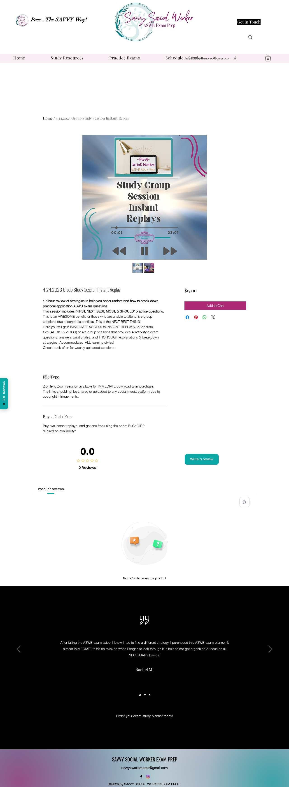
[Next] (270, 649)
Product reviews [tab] (51, 489)
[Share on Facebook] (187, 317)
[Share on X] (213, 317)
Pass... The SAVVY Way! (59, 19)
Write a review (201, 459)
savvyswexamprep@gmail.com (209, 58)
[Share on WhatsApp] (204, 317)
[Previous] (18, 649)
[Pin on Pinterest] (196, 317)
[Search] (250, 37)
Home (48, 118)
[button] (67, 58)
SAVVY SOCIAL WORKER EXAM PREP (144, 759)
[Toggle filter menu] (244, 502)
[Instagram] (148, 777)
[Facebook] (235, 58)
